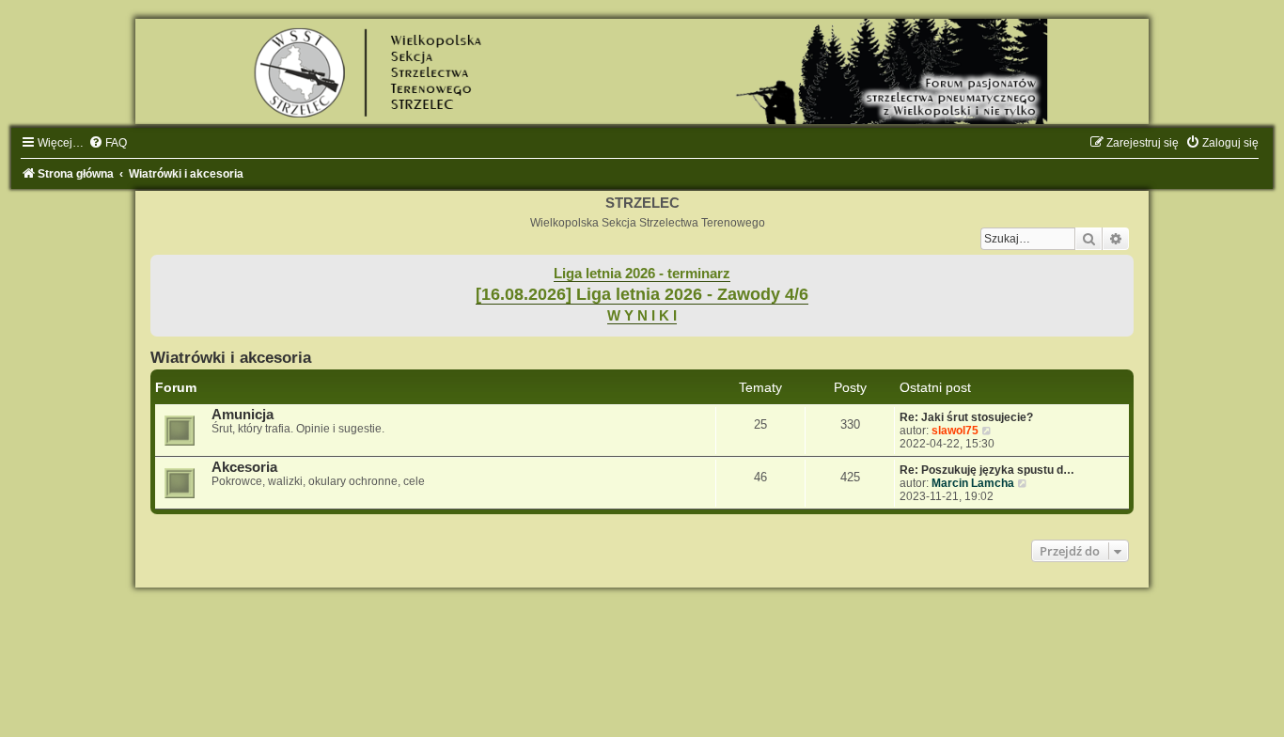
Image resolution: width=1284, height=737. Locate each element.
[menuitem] (107, 142)
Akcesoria (244, 467)
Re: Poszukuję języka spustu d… (987, 470)
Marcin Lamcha (973, 483)
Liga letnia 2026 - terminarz (642, 273)
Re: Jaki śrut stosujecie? (966, 417)
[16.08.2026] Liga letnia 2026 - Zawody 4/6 (642, 294)
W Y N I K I (642, 315)
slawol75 (955, 430)
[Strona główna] (642, 71)
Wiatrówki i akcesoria (230, 357)
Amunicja (242, 414)
